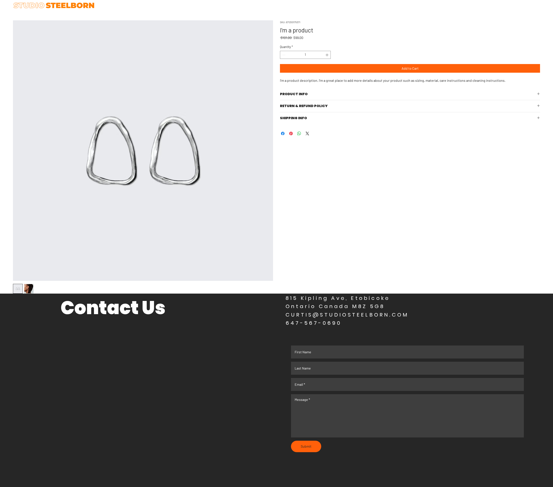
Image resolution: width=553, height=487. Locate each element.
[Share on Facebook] (282, 133)
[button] (316, 19)
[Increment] (327, 55)
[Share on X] (307, 133)
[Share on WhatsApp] (299, 133)
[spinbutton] (305, 55)
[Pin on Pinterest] (291, 133)
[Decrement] (283, 55)
